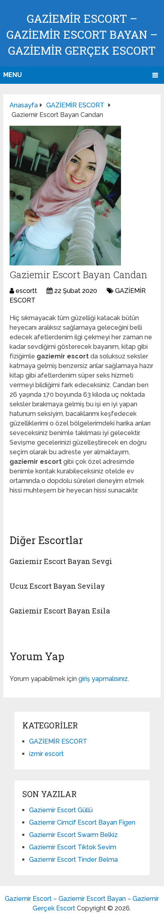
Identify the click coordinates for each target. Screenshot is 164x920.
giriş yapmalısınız (103, 679)
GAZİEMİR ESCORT (58, 741)
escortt (26, 291)
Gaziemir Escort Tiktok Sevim (72, 847)
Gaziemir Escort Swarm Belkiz (73, 835)
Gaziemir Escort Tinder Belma (73, 859)
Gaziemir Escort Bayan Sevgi (61, 561)
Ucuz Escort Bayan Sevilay (57, 586)
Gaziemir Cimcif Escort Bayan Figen (82, 822)
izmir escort (46, 754)
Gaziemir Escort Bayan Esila (60, 610)
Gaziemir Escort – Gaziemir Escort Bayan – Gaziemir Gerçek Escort (82, 34)
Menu (12, 75)
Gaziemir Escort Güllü (61, 810)
